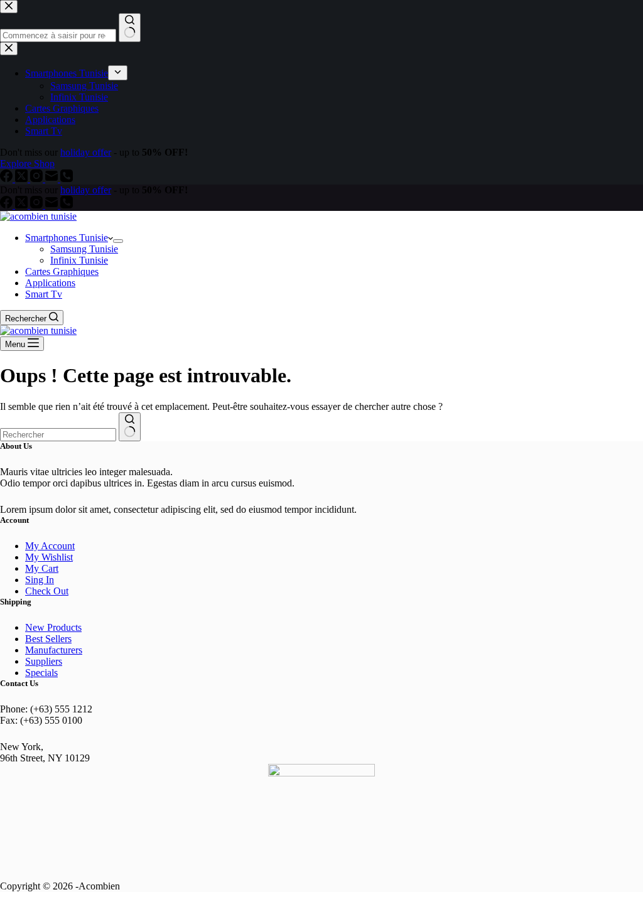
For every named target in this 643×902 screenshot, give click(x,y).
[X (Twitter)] (22, 205)
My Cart (41, 568)
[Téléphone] (66, 205)
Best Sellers (48, 638)
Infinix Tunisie (79, 260)
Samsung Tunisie (84, 249)
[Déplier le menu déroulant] (118, 241)
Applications (50, 282)
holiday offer (85, 190)
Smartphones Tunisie (66, 237)
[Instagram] (37, 205)
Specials (41, 672)
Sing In (39, 579)
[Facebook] (7, 205)
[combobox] (58, 434)
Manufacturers (53, 650)
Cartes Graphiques (62, 271)
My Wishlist (49, 557)
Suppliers (43, 661)
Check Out (46, 591)
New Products (53, 627)
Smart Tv (43, 294)
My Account (50, 545)
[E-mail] (52, 205)
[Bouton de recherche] (130, 426)
